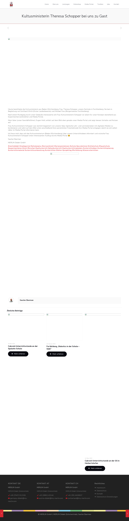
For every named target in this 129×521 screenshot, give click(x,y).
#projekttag (67, 150)
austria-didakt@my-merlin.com (51, 498)
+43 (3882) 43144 (46, 495)
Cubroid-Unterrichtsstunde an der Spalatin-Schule (23, 347)
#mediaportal (24, 146)
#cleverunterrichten (90, 150)
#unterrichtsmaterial (16, 150)
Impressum (101, 488)
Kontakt (100, 494)
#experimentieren (15, 148)
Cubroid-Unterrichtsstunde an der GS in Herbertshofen (102, 461)
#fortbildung (77, 150)
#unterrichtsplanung (105, 148)
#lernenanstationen (61, 146)
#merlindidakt (13, 146)
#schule (73, 146)
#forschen (31, 148)
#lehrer (59, 150)
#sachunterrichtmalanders (72, 148)
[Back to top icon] (120, 517)
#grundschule (81, 146)
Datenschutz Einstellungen (107, 497)
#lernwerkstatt (48, 146)
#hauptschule (104, 146)
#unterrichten (50, 150)
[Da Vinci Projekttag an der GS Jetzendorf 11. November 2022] (1, 513)
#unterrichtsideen (90, 148)
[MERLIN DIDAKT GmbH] (11, 4)
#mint (24, 148)
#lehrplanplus (36, 146)
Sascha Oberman (26, 300)
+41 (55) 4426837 (75, 495)
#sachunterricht (42, 148)
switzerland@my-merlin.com (79, 498)
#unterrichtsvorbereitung (34, 150)
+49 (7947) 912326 (18, 495)
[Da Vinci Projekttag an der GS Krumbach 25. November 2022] (127, 513)
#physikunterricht (55, 148)
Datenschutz (101, 491)
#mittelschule (93, 146)
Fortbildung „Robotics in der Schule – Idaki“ (62, 347)
